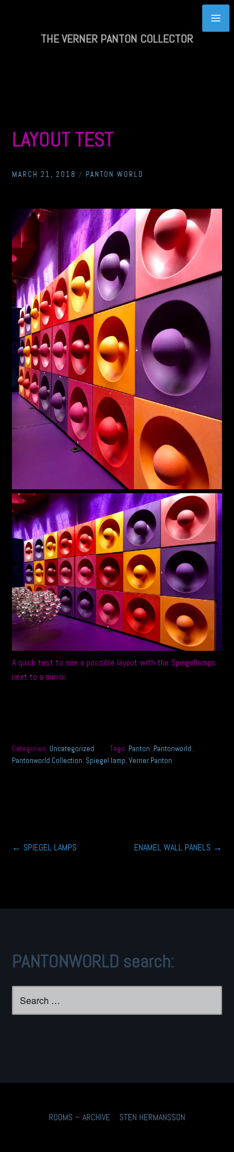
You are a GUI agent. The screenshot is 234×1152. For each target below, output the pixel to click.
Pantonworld (172, 748)
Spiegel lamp (106, 760)
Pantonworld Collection (47, 760)
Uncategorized (71, 748)
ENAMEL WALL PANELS (178, 847)
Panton (139, 748)
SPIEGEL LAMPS (44, 847)
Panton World (115, 174)
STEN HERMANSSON (152, 1117)
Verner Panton (150, 760)
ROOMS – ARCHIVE (79, 1117)
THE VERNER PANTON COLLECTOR (117, 38)
